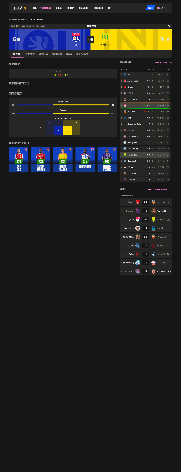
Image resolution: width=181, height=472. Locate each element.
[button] (150, 7)
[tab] (17, 54)
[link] (14, 19)
